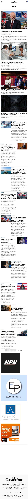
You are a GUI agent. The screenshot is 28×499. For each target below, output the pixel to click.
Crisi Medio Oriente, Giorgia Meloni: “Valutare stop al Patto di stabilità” (18, 264)
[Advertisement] (14, 460)
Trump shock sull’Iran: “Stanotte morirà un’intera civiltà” (8, 286)
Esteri (2, 143)
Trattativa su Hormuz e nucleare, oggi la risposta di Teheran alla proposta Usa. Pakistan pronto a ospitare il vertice (19, 172)
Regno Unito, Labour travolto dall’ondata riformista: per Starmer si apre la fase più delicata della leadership (8, 147)
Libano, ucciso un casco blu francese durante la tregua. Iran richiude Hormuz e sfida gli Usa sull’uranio (18, 219)
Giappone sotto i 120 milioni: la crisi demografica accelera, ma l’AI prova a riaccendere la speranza (12, 63)
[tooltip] (8, 492)
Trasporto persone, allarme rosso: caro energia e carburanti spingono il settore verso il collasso (18, 309)
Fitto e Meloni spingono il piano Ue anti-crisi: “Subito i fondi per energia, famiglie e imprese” (14, 90)
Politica (3, 237)
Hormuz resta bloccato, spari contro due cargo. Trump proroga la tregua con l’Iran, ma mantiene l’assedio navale (8, 196)
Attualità (13, 261)
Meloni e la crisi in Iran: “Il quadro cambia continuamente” (8, 241)
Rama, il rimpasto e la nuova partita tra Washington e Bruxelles (11, 32)
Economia (13, 121)
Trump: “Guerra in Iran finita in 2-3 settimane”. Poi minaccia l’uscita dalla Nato (8, 333)
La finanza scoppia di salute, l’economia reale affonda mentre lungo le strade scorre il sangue (19, 125)
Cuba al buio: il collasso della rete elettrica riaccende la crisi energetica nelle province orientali (14, 114)
